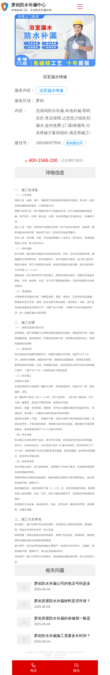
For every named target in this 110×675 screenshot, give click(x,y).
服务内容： (25, 90)
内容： (21, 110)
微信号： (23, 143)
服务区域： (25, 100)
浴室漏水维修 (51, 90)
